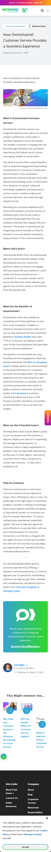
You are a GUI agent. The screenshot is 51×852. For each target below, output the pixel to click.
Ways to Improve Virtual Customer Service (41, 739)
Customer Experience (15, 26)
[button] (47, 818)
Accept (25, 847)
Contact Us (12, 797)
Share (4, 756)
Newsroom (33, 807)
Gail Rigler (19, 665)
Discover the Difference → (25, 646)
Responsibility (35, 812)
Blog (30, 794)
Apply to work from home (24, 2)
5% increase (19, 393)
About (31, 789)
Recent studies (23, 336)
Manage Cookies (33, 834)
